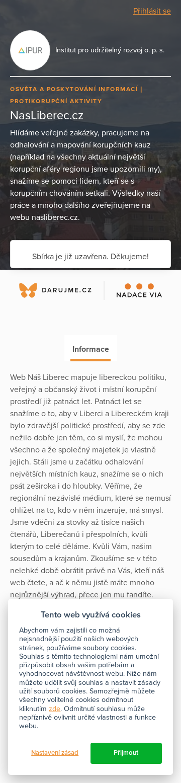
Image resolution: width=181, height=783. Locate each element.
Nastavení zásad (54, 753)
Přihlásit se (152, 11)
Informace (90, 349)
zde (54, 708)
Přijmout (126, 753)
